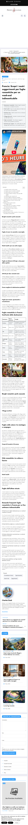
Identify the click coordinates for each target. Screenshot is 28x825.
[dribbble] (14, 4)
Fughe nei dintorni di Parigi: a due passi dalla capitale (14, 194)
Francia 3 (14, 242)
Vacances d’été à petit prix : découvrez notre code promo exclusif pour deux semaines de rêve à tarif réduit (13, 808)
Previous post (5, 617)
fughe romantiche (14, 78)
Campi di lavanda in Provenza (11, 206)
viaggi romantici (14, 578)
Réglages (16, 822)
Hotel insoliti (8, 209)
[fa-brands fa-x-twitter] (12, 4)
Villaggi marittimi (9, 204)
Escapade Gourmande (8, 763)
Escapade (5, 760)
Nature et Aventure (7, 769)
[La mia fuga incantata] (14, 696)
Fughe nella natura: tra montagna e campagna (12, 205)
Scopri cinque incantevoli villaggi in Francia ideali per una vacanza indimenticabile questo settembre (12, 653)
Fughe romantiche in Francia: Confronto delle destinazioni (12, 201)
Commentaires (4, 720)
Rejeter (10, 822)
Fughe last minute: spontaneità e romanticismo (14, 199)
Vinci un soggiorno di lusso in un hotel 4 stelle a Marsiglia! (12, 680)
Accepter (4, 822)
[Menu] (2, 15)
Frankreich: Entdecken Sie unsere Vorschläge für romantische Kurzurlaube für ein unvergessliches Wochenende (13, 626)
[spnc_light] (25, 15)
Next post (4, 623)
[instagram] (15, 4)
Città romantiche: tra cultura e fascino (10, 208)
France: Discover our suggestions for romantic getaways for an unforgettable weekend (14, 620)
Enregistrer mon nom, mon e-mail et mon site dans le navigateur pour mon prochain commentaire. (13, 750)
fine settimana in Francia (7, 78)
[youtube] (16, 4)
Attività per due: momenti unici (11, 196)
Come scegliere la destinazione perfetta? (13, 197)
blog (5, 772)
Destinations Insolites (7, 766)
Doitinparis (10, 258)
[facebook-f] (11, 4)
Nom (3, 733)
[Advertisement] (14, 32)
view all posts (5, 611)
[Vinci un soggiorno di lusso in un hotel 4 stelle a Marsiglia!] (14, 670)
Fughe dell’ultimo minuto (8, 210)
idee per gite (20, 78)
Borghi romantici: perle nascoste (11, 189)
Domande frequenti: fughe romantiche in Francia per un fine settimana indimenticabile (14, 213)
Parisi (15, 270)
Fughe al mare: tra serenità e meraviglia (13, 191)
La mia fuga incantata (9, 706)
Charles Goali (5, 82)
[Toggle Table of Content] (23, 188)
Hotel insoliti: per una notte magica (12, 192)
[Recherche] (21, 16)
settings (18, 820)
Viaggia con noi (15, 307)
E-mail (3, 740)
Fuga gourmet (5, 76)
